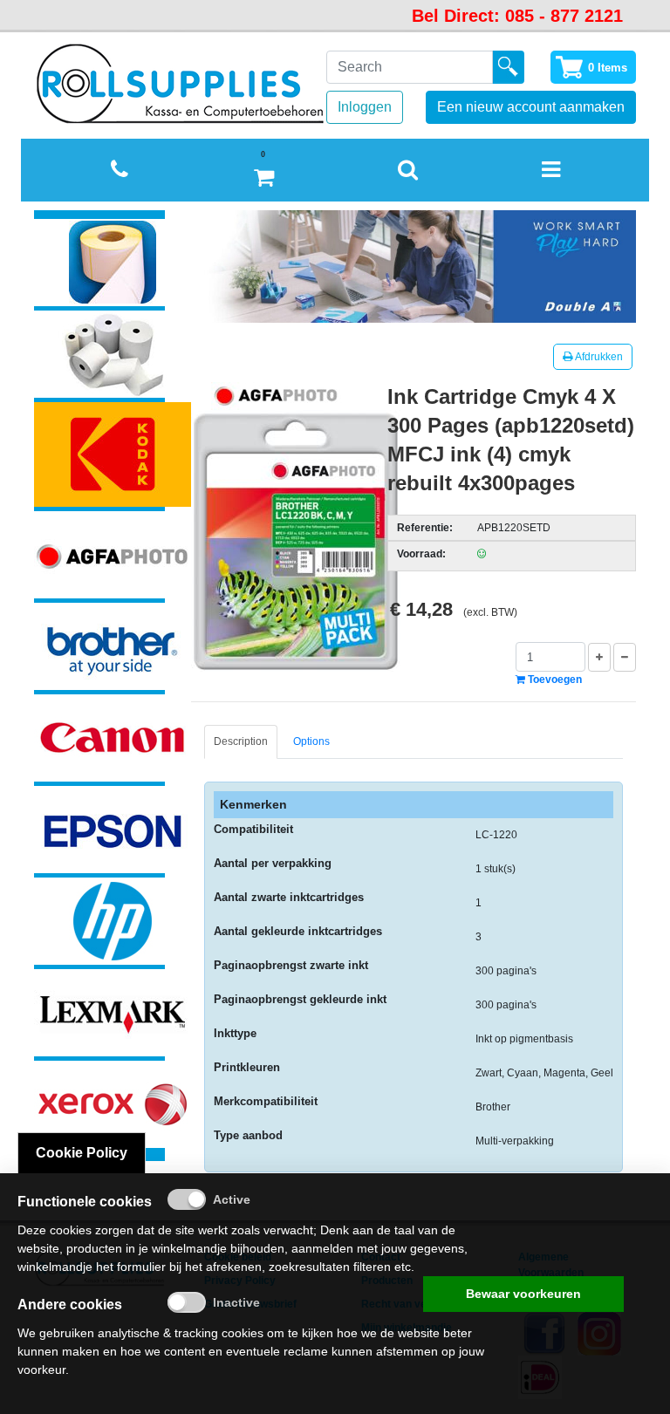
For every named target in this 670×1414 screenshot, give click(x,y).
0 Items (607, 67)
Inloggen (365, 106)
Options (311, 741)
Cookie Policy (81, 1152)
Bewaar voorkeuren (523, 1294)
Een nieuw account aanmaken (531, 106)
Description (241, 741)
